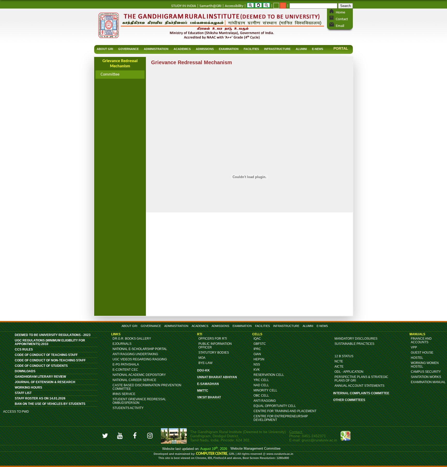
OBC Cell (261, 395)
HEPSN (259, 359)
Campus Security (426, 372)
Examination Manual (428, 382)
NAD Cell (261, 385)
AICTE (339, 366)
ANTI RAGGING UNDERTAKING (135, 354)
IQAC (257, 338)
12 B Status (343, 356)
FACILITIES (262, 325)
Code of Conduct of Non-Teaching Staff (50, 360)
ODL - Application (348, 372)
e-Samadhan (208, 384)
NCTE (338, 361)
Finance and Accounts (421, 340)
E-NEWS (322, 325)
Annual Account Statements (359, 386)
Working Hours (28, 387)
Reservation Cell (269, 375)
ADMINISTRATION (176, 325)
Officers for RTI (212, 338)
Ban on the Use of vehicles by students (50, 404)
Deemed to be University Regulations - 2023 (53, 335)
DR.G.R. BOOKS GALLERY (132, 338)
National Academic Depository (139, 375)
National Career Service (134, 380)
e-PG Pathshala (126, 364)
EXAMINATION (242, 325)
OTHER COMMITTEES (349, 400)
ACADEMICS (200, 325)
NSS (257, 364)
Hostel (417, 358)
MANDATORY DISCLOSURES (355, 338)
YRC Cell (261, 380)
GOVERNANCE (151, 325)
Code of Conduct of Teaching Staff (46, 355)
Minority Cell (265, 390)
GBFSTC (260, 344)
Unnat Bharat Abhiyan (217, 377)
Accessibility (234, 6)
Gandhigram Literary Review (40, 376)
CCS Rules (24, 349)
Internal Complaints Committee (361, 393)
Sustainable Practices (354, 344)
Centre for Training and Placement (285, 411)
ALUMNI (308, 325)
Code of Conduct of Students (41, 366)
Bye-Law (205, 363)
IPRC (257, 349)
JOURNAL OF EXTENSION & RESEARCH (45, 382)
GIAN (257, 354)
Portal (340, 48)
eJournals (122, 344)
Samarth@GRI (210, 6)
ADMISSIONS (220, 325)
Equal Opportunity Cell (275, 406)
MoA (201, 358)
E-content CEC (125, 369)
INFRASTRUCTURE (286, 325)
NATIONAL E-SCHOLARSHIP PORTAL (140, 349)
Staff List (23, 393)
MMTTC (202, 390)
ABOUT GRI (129, 325)
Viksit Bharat (209, 397)
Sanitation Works (426, 377)
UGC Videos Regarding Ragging (140, 359)
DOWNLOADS (25, 371)
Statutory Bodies (213, 352)
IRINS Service (124, 394)
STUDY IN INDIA (183, 6)
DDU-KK (203, 370)
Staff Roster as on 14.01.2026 (40, 398)
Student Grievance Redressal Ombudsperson (139, 401)
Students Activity (128, 408)
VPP (414, 347)
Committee (110, 74)
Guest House (422, 352)
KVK (257, 369)
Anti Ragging (265, 401)
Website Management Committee (255, 448)
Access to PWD (16, 411)
